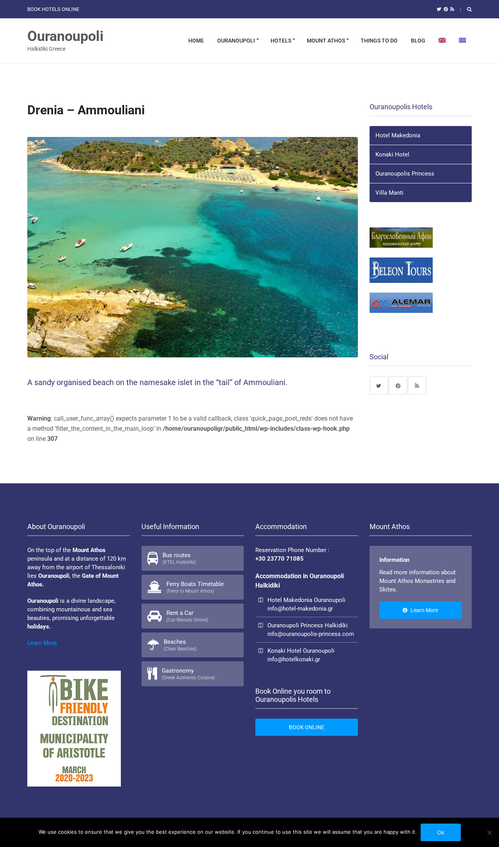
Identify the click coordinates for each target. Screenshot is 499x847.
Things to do (379, 40)
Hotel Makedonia (397, 135)
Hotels (281, 40)
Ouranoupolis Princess (404, 173)
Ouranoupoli (65, 36)
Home (196, 40)
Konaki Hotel (392, 154)
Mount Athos (326, 40)
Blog (418, 40)
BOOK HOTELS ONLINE (53, 9)
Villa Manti (389, 192)
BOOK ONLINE (306, 727)
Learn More (42, 642)
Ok (440, 832)
